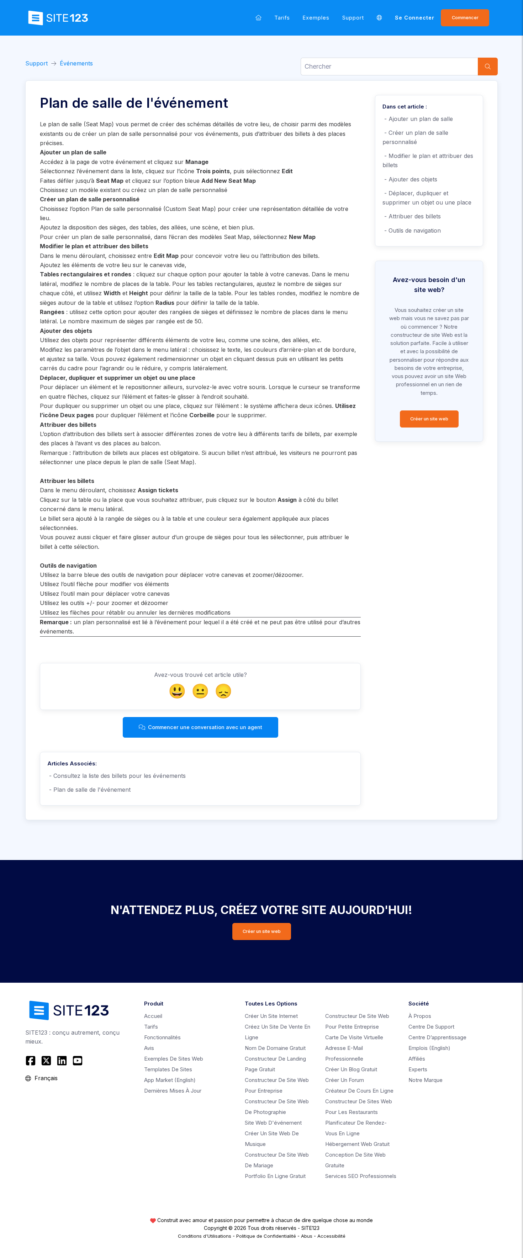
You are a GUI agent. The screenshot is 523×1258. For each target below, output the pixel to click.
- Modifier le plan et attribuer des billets (427, 160)
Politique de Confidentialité (266, 1236)
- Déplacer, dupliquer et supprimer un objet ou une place (426, 198)
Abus (306, 1236)
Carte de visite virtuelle (354, 1037)
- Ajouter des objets (410, 179)
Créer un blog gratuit (351, 1069)
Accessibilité (331, 1236)
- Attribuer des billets (411, 216)
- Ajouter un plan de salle (418, 118)
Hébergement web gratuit (357, 1144)
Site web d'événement (273, 1122)
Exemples (316, 18)
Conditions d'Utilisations (204, 1236)
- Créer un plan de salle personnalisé (415, 137)
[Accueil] (258, 17)
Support (353, 18)
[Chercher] (488, 66)
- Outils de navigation (412, 230)
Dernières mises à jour (172, 1090)
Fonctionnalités (162, 1037)
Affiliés (416, 1058)
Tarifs (282, 18)
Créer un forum (344, 1080)
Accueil (153, 1016)
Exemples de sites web (173, 1058)
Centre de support (431, 1026)
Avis (149, 1048)
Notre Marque (425, 1080)
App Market (170, 1080)
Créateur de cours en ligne (359, 1090)
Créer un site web (429, 418)
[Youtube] (77, 1060)
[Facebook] (31, 1060)
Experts (417, 1069)
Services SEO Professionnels (360, 1176)
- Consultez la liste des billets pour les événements (116, 775)
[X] (46, 1060)
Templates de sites (168, 1069)
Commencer (465, 17)
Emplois (429, 1048)
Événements (76, 63)
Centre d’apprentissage (437, 1037)
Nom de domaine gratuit (275, 1048)
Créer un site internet (271, 1016)
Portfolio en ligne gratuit (275, 1176)
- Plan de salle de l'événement (89, 789)
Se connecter (414, 18)
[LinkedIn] (62, 1060)
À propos (419, 1016)
